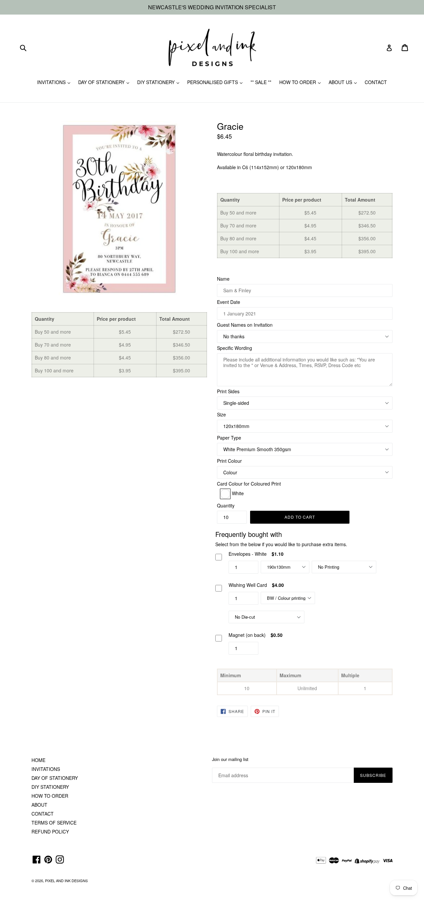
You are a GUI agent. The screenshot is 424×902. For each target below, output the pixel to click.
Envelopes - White (248, 553)
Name (223, 278)
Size (221, 414)
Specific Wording (234, 348)
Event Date (228, 302)
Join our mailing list (230, 759)
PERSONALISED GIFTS (213, 82)
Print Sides (228, 391)
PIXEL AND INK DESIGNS (66, 880)
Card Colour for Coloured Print (249, 483)
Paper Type (229, 437)
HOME (38, 760)
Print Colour (229, 460)
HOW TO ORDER (298, 82)
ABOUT (39, 804)
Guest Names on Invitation (245, 324)
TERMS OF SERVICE (54, 822)
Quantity (226, 505)
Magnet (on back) (247, 635)
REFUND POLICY (50, 831)
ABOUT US (341, 82)
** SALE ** (260, 82)
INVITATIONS (52, 82)
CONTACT (376, 82)
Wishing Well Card (248, 585)
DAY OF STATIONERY (102, 82)
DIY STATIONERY (156, 82)
